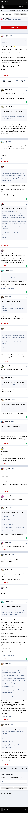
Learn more (2, 2)
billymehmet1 (8, 495)
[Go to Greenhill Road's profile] (2, 378)
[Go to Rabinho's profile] (2, 508)
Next (23, 31)
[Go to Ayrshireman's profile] (2, 555)
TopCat (6, 35)
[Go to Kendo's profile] (2, 297)
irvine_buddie (8, 365)
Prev (5, 31)
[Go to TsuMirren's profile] (2, 725)
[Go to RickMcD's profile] (2, 250)
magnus (6, 203)
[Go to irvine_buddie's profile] (2, 366)
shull (6, 448)
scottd (6, 542)
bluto (6, 141)
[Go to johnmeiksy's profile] (2, 19)
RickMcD (7, 250)
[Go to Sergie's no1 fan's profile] (2, 570)
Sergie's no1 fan (8, 569)
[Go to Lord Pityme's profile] (2, 422)
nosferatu (7, 270)
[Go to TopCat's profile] (2, 36)
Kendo (6, 296)
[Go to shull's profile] (2, 448)
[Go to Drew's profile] (2, 167)
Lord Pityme (7, 421)
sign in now (8, 777)
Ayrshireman (8, 554)
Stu (5, 328)
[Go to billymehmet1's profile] (2, 496)
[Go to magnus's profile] (2, 204)
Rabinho (6, 507)
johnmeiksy (6, 18)
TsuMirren (7, 724)
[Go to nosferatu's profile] (2, 271)
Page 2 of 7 (13, 31)
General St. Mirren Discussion (14, 19)
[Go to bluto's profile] (2, 142)
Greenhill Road (8, 377)
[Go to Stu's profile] (2, 329)
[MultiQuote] (2, 75)
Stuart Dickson (8, 89)
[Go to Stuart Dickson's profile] (2, 90)
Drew (6, 166)
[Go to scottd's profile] (2, 543)
